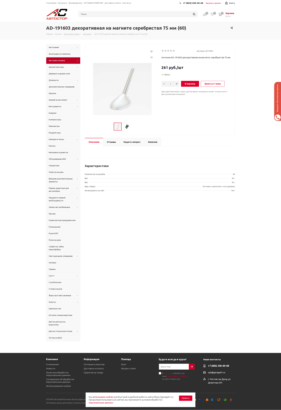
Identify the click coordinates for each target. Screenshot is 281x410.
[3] (168, 51)
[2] (165, 51)
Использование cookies (58, 386)
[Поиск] (194, 14)
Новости (50, 368)
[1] (162, 51)
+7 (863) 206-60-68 (218, 365)
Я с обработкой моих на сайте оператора (174, 376)
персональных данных (177, 376)
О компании (52, 364)
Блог (123, 364)
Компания (52, 359)
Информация (91, 359)
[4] (171, 51)
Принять (186, 398)
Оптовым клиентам (94, 364)
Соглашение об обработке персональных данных (60, 380)
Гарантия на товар (93, 372)
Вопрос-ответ (128, 368)
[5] (174, 51)
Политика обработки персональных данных (58, 373)
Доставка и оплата (94, 368)
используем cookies (103, 397)
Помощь (126, 359)
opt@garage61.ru (216, 372)
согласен (168, 373)
